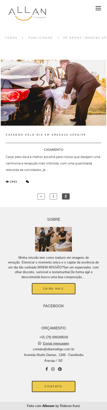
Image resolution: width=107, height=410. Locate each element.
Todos (11, 38)
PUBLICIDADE (40, 38)
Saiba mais (53, 288)
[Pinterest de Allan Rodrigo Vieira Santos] (60, 369)
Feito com (53, 406)
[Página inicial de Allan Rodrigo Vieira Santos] (26, 13)
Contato (53, 386)
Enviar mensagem (56, 343)
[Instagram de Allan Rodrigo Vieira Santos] (52, 369)
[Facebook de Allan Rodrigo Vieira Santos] (47, 369)
